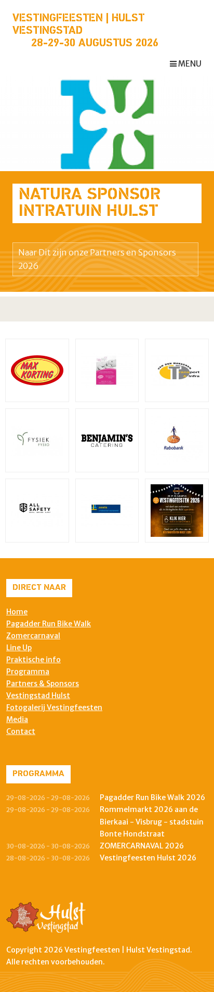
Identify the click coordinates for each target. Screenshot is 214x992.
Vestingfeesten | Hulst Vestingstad (78, 24)
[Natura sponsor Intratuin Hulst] (107, 123)
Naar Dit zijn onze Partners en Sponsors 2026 (97, 259)
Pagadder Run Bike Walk (48, 623)
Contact (20, 731)
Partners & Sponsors (42, 683)
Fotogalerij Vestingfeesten (54, 707)
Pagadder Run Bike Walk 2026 (152, 797)
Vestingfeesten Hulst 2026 (148, 857)
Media (17, 719)
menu (189, 64)
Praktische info (33, 659)
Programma (27, 671)
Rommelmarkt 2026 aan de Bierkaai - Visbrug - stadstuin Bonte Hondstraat (152, 821)
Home (17, 611)
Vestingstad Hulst (38, 695)
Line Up (19, 647)
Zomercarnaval (33, 635)
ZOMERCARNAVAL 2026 (142, 846)
